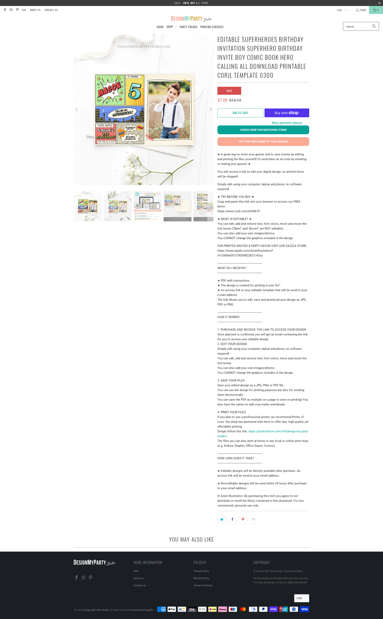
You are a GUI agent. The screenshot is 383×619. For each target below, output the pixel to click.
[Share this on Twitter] (221, 519)
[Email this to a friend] (253, 519)
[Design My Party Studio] (191, 19)
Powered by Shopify (142, 609)
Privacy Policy (201, 571)
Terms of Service (203, 585)
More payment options (287, 122)
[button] (171, 27)
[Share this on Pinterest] (243, 519)
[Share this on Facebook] (232, 519)
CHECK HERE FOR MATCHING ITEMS (263, 129)
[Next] (210, 109)
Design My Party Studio (96, 609)
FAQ (24, 10)
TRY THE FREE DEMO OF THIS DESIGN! (263, 141)
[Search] (374, 26)
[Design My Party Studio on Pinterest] (17, 10)
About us (35, 10)
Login (363, 10)
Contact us (51, 10)
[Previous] (77, 109)
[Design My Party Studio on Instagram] (11, 10)
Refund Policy (201, 578)
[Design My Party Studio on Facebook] (4, 10)
